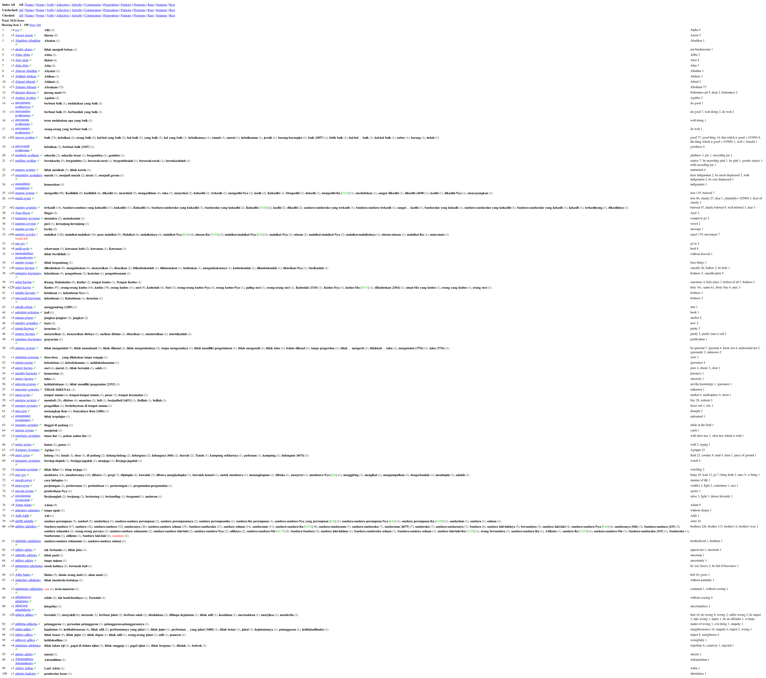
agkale (24, 307)
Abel (21, 60)
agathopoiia (22, 122)
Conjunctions (92, 4)
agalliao (25, 160)
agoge (23, 480)
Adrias (24, 668)
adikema (26, 624)
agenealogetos (24, 255)
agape (23, 198)
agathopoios (22, 130)
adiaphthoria (23, 608)
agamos (25, 169)
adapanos (27, 510)
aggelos (25, 234)
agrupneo (27, 460)
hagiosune (28, 298)
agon (22, 485)
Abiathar (26, 71)
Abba (22, 54)
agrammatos (23, 418)
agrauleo (26, 425)
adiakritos (28, 580)
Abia (21, 65)
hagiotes (25, 292)
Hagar (22, 213)
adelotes (26, 555)
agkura (24, 317)
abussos (25, 92)
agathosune (22, 148)
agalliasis (27, 155)
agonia (24, 491)
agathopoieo (23, 113)
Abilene (25, 76)
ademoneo (29, 566)
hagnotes (26, 373)
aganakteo (28, 175)
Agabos (25, 97)
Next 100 (35, 25)
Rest (172, 4)
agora (22, 395)
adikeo (24, 614)
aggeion (25, 223)
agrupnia (26, 469)
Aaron (24, 35)
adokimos (28, 645)
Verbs (50, 4)
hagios (23, 287)
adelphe (24, 521)
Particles (126, 4)
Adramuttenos (24, 661)
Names (29, 4)
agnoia (24, 362)
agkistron (27, 312)
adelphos (26, 526)
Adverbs (77, 4)
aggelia (24, 229)
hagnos (24, 368)
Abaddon (27, 40)
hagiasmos (28, 273)
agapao (25, 193)
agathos (25, 137)
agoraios (26, 405)
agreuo (24, 430)
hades (22, 574)
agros (22, 455)
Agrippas (27, 450)
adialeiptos (29, 588)
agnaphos (26, 323)
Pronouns (140, 4)
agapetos (26, 207)
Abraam (25, 87)
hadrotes (25, 673)
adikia (23, 629)
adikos (24, 634)
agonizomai (23, 498)
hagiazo (25, 268)
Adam (23, 505)
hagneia (24, 328)
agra (21, 411)
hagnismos (28, 339)
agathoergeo (23, 105)
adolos (24, 654)
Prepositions (111, 4)
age (20, 243)
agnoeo (25, 348)
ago (20, 474)
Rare (151, 4)
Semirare (161, 4)
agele (22, 248)
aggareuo (27, 218)
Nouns (40, 4)
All (21, 10)
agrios (23, 444)
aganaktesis (22, 186)
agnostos (27, 389)
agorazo (26, 400)
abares (24, 49)
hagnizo (25, 334)
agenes (24, 262)
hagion (23, 282)
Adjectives (62, 4)
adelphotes (28, 541)
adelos (24, 549)
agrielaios (27, 435)
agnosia (25, 384)
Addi (22, 515)
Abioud (25, 81)
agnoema (27, 357)
